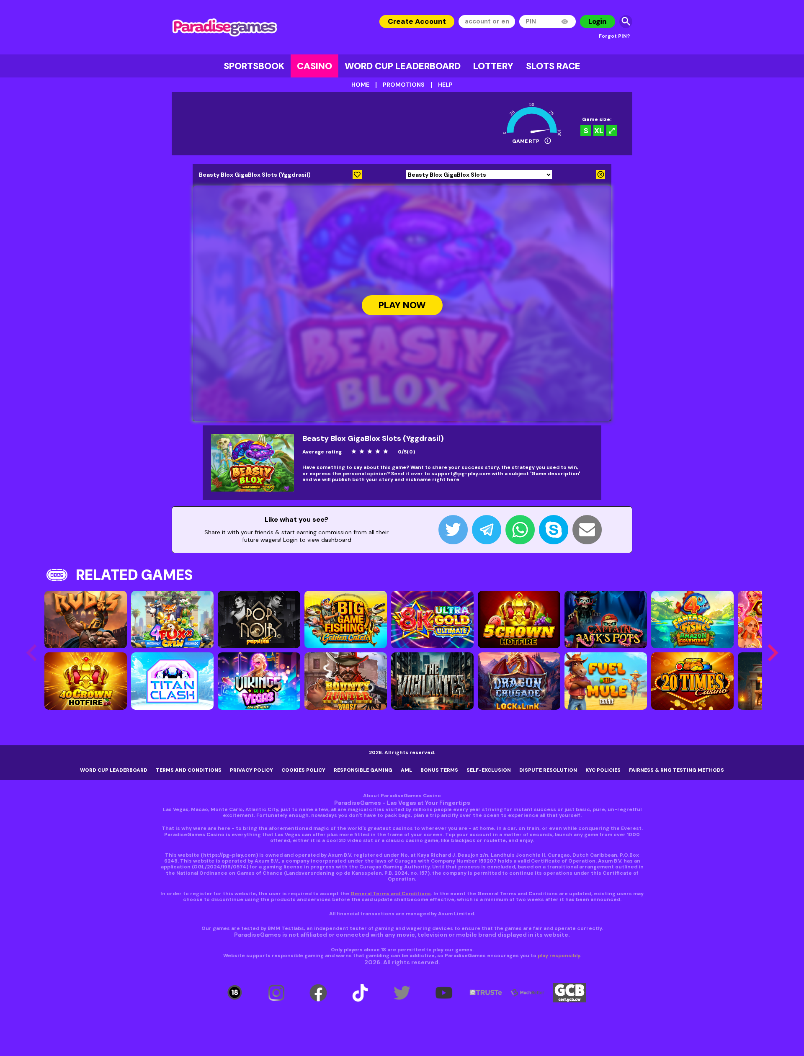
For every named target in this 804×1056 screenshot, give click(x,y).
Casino (314, 66)
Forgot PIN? (614, 36)
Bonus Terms (439, 770)
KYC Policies (603, 770)
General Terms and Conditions (390, 893)
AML (406, 770)
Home (360, 84)
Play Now (402, 305)
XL (598, 131)
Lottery (493, 66)
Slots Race (553, 66)
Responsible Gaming (363, 770)
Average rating (322, 452)
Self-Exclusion (488, 770)
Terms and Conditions (189, 770)
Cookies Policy (303, 770)
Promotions (404, 84)
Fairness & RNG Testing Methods (676, 770)
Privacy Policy (251, 770)
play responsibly (559, 955)
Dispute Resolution (548, 770)
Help (445, 84)
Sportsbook (254, 66)
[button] (772, 652)
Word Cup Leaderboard (403, 66)
